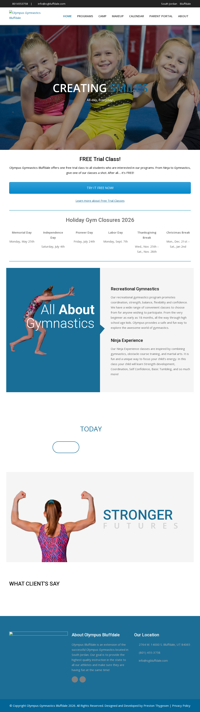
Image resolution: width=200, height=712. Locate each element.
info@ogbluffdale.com (51, 3)
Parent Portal (161, 16)
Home (67, 16)
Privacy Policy (181, 706)
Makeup (118, 16)
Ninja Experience (127, 340)
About (183, 16)
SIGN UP (66, 447)
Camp (102, 16)
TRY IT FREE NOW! (100, 188)
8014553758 (20, 3)
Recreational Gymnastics (135, 288)
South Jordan (169, 3)
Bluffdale (185, 3)
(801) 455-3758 (149, 652)
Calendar (136, 16)
